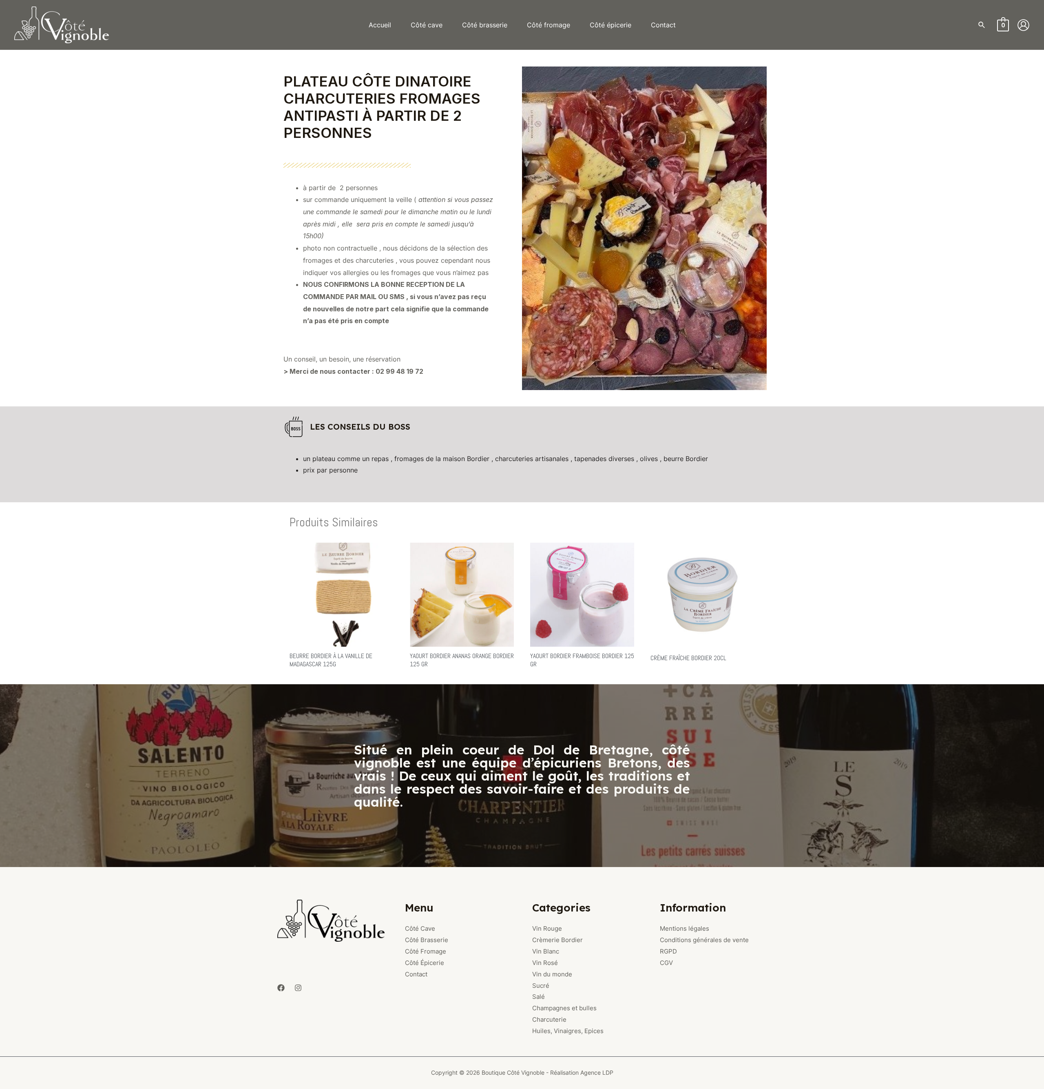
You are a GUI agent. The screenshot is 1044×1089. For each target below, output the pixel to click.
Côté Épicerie (424, 963)
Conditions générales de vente (704, 940)
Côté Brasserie (426, 940)
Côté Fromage (425, 951)
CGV (666, 963)
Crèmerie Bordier (557, 940)
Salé (538, 996)
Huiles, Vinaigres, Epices (568, 1031)
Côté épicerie (610, 25)
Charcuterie (549, 1019)
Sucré (540, 985)
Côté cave (426, 25)
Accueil (380, 25)
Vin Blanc (545, 951)
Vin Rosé (545, 963)
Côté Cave (420, 928)
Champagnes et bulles (564, 1008)
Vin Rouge (547, 928)
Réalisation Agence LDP (581, 1072)
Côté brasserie (484, 25)
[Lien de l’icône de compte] (1023, 25)
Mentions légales (684, 928)
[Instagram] (298, 987)
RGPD (668, 951)
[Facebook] (281, 987)
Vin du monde (552, 974)
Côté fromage (548, 25)
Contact (663, 25)
